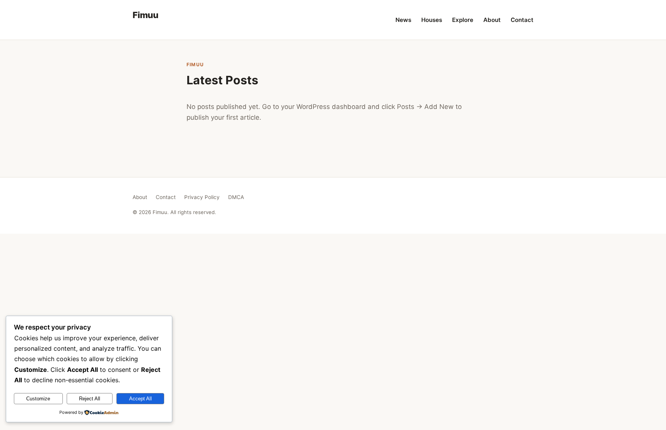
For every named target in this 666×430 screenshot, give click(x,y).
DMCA (236, 197)
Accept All (140, 399)
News (403, 19)
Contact (522, 19)
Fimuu (145, 15)
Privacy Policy (202, 197)
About (492, 19)
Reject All (89, 399)
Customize (38, 399)
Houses (431, 19)
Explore (462, 19)
